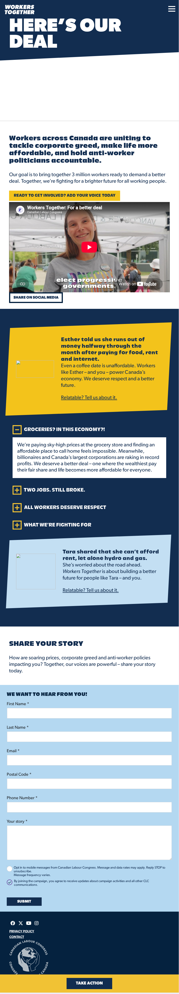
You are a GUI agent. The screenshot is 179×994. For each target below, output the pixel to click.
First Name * (18, 704)
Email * (13, 751)
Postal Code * (19, 775)
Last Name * (18, 728)
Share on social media (36, 298)
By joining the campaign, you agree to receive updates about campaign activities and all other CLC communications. (81, 883)
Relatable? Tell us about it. (89, 398)
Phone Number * (22, 798)
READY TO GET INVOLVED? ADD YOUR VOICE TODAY (64, 196)
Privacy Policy (21, 931)
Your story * (17, 822)
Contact (16, 937)
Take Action (89, 983)
